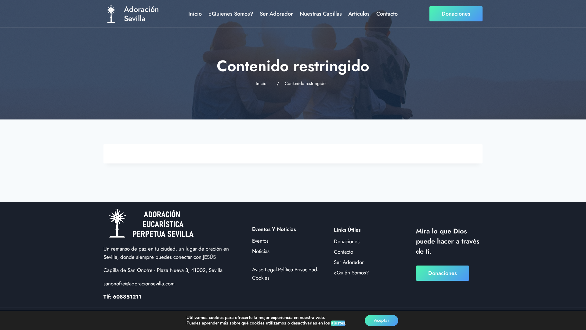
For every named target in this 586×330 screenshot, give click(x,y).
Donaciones (456, 14)
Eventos (260, 240)
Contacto (387, 14)
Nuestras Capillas (321, 14)
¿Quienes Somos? (230, 14)
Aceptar (381, 320)
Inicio (195, 14)
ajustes (338, 323)
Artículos (359, 14)
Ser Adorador (276, 14)
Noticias (260, 251)
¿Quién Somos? (351, 272)
